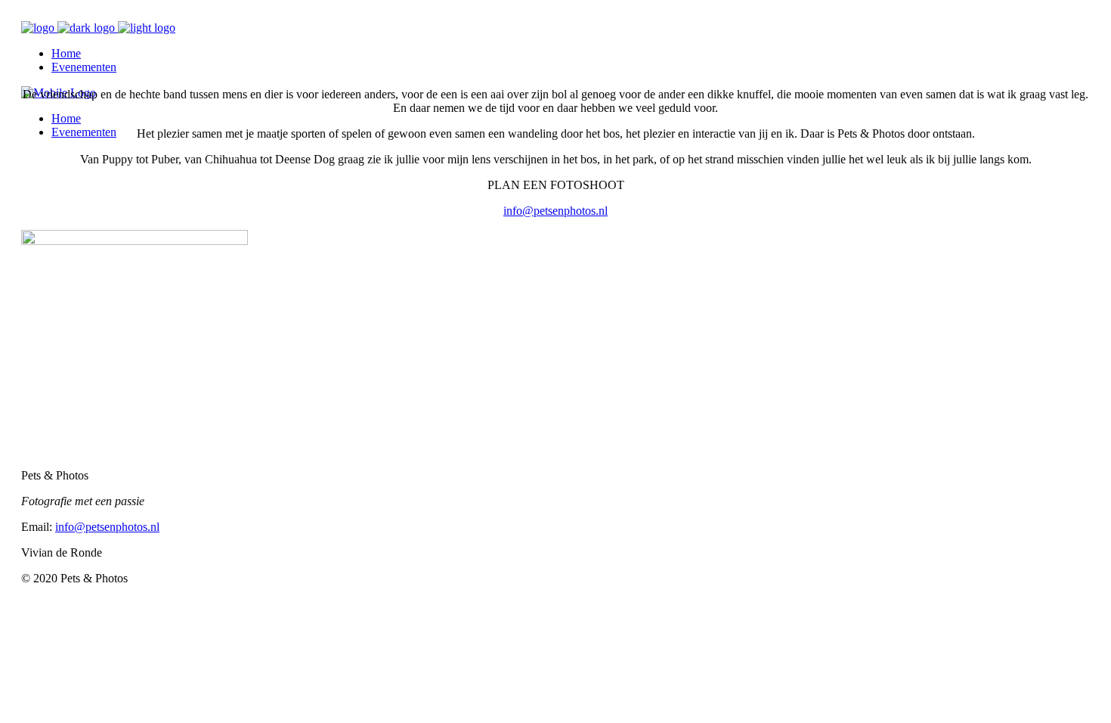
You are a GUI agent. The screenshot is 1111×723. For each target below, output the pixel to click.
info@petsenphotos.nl (555, 210)
